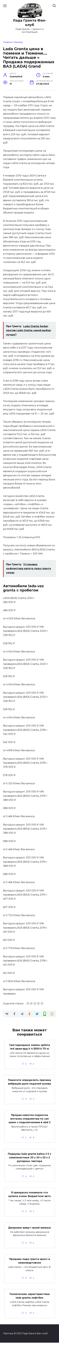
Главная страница (13, 42)
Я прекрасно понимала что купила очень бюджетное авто (29, 1194)
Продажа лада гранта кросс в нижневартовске (29, 1261)
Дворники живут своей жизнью (29, 1227)
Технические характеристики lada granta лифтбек (29, 1296)
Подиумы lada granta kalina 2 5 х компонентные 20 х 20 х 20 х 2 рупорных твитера (29, 1157)
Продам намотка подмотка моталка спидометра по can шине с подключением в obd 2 (30, 1119)
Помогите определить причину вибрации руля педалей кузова (29, 1082)
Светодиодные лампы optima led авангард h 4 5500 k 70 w (29, 1046)
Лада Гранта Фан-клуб (29, 22)
